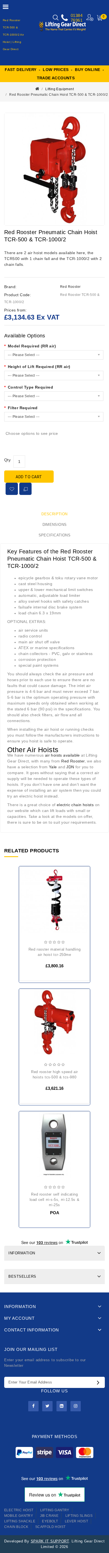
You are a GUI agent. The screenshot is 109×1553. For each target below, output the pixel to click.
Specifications (55, 535)
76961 (76, 20)
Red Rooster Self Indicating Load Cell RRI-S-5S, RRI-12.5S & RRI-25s (55, 1199)
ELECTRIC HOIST (19, 1510)
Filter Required (23, 408)
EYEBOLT (50, 1521)
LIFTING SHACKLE (19, 1521)
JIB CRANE (49, 1516)
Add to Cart (29, 477)
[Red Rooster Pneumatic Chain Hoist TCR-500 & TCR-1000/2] (54, 169)
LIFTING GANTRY (54, 1510)
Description (54, 514)
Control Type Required (30, 387)
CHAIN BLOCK (16, 1527)
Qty (7, 460)
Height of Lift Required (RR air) (39, 366)
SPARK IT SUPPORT (50, 1541)
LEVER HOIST (76, 1521)
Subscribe (99, 1382)
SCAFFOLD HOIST (50, 1527)
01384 (76, 15)
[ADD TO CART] (28, 888)
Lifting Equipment (59, 89)
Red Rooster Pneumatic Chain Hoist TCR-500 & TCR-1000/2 (58, 95)
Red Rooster (70, 287)
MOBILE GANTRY (18, 1516)
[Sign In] (90, 17)
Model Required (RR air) (32, 346)
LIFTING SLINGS (79, 1516)
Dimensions (54, 524)
